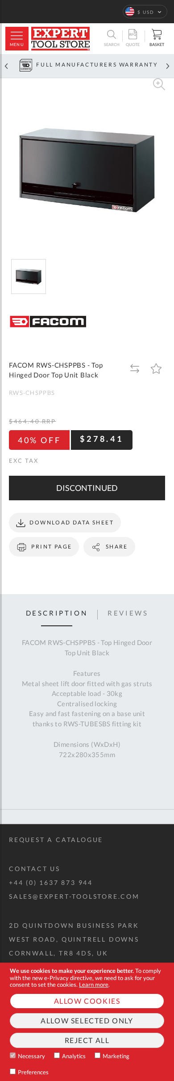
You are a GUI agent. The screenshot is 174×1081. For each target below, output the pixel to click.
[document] (87, 1022)
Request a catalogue (56, 839)
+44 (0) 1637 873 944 (51, 882)
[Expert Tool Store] (60, 38)
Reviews (128, 613)
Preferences (33, 1072)
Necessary (31, 1056)
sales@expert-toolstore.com (74, 896)
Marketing (116, 1056)
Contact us (34, 868)
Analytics (74, 1056)
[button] (145, 11)
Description (57, 613)
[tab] (57, 615)
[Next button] (168, 66)
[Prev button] (6, 66)
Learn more (93, 984)
